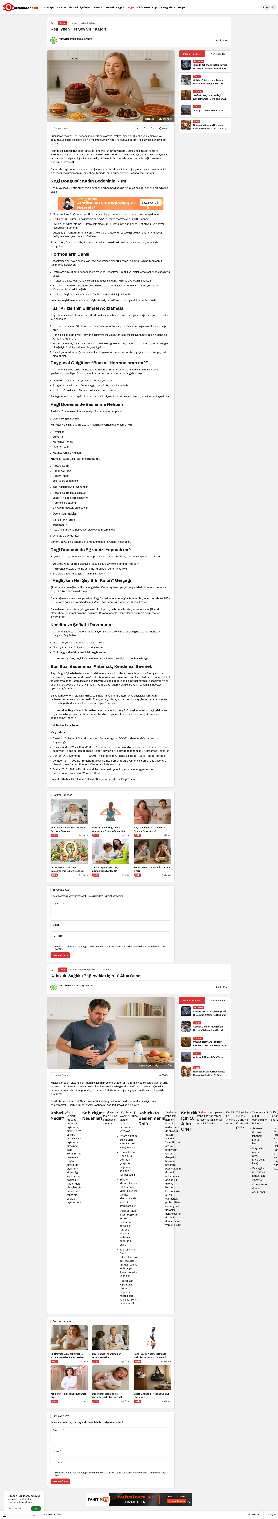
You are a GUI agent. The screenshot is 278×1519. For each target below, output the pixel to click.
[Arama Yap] (273, 7)
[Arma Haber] (20, 7)
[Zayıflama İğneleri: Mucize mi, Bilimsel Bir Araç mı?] (152, 818)
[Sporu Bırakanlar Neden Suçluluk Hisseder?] (152, 1384)
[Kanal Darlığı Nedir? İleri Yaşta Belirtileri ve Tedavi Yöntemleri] (152, 1344)
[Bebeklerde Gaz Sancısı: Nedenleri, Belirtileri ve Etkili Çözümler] (110, 1384)
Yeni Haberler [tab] (218, 54)
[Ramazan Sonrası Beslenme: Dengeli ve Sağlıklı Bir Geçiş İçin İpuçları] (205, 125)
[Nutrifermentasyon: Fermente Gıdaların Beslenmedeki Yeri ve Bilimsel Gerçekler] (69, 1344)
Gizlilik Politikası (14, 1509)
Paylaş (272, 1514)
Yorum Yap (254, 1515)
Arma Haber (65, 39)
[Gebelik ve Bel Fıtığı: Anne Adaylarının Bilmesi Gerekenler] (110, 818)
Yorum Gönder (60, 955)
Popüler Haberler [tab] (191, 54)
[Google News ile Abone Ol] (61, 128)
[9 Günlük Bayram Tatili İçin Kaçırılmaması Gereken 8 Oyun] (205, 95)
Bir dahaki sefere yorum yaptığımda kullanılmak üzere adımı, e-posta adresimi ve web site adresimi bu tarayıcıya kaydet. (110, 947)
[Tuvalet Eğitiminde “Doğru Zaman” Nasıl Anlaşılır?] (110, 858)
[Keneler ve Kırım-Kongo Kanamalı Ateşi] (69, 1384)
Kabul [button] (36, 1509)
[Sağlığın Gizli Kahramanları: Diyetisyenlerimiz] (110, 1344)
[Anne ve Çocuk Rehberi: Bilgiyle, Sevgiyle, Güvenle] (69, 818)
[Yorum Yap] (138, 128)
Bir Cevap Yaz (61, 889)
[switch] (265, 7)
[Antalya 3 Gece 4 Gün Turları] (205, 110)
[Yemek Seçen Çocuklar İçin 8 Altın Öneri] (152, 858)
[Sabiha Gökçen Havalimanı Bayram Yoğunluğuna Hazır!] (205, 80)
